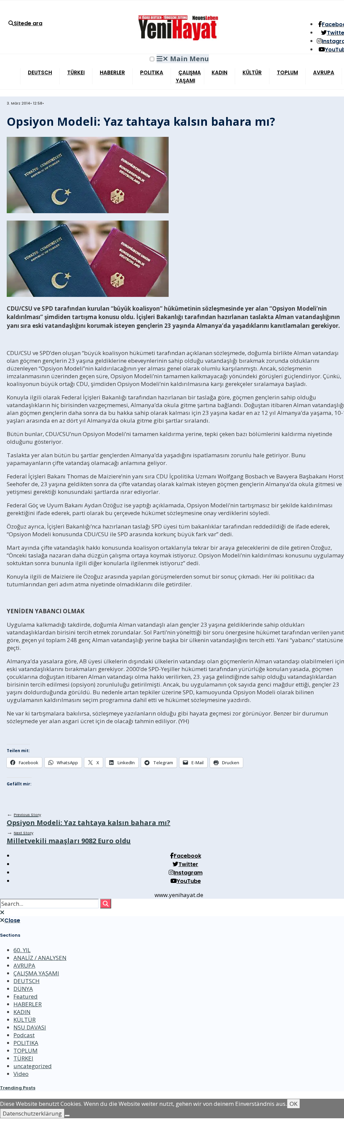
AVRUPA (323, 72)
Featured (25, 996)
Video (21, 1074)
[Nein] (67, 1116)
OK (293, 1104)
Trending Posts (17, 1088)
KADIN (219, 72)
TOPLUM (287, 72)
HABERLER (112, 72)
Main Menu (186, 58)
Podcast (24, 1035)
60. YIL (22, 950)
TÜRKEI (76, 72)
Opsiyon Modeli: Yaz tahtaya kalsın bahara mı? (88, 819)
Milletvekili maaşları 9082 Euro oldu (69, 837)
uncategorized (32, 1066)
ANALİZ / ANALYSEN (40, 958)
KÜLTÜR (252, 72)
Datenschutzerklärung (32, 1113)
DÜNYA (23, 989)
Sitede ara (28, 23)
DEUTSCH (40, 72)
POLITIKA (151, 72)
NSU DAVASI (29, 1027)
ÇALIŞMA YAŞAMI (188, 76)
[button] (152, 59)
